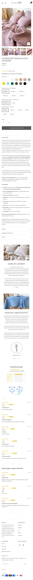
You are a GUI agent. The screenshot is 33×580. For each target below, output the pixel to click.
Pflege (3, 237)
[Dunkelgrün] (12, 83)
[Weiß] (4, 79)
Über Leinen (4, 546)
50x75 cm (27, 110)
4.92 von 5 (20, 369)
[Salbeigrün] (29, 79)
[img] (5, 402)
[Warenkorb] (30, 3)
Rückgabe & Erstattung (7, 233)
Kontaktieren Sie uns (21, 214)
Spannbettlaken (11, 179)
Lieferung (20, 525)
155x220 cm (13, 91)
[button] (5, 71)
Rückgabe (20, 527)
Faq (18, 530)
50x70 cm (20, 110)
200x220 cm (5, 95)
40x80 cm (13, 110)
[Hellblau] (8, 83)
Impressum (20, 535)
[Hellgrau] (12, 79)
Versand (4, 229)
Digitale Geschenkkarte (6, 551)
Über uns (3, 543)
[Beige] (16, 79)
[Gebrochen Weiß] (8, 79)
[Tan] (21, 79)
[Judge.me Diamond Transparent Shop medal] (20, 389)
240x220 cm (14, 95)
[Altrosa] (25, 79)
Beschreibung (5, 137)
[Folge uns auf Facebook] (19, 545)
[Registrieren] (24, 563)
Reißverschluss (6, 102)
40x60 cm (5, 110)
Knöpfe (13, 102)
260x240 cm (22, 95)
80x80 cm (13, 114)
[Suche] (5, 3)
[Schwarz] (25, 83)
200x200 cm (21, 91)
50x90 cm (5, 114)
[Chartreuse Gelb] (4, 83)
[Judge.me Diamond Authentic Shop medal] (12, 389)
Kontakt (19, 532)
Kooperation (4, 548)
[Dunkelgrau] (21, 83)
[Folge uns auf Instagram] (23, 545)
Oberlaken (18, 179)
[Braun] (16, 83)
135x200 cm (5, 91)
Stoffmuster (24, 222)
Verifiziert (15, 394)
